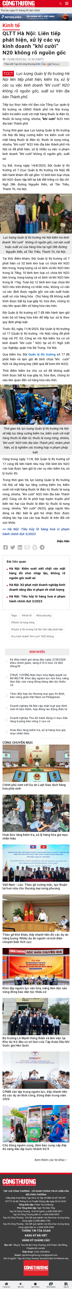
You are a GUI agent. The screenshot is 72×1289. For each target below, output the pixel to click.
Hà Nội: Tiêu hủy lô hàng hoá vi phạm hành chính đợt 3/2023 (37, 599)
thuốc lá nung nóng (23, 622)
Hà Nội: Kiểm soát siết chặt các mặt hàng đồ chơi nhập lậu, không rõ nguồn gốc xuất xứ (37, 573)
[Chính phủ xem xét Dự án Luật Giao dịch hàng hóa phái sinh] (36, 765)
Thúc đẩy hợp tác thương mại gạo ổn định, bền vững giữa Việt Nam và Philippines (37, 695)
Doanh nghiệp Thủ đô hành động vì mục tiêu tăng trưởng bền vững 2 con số (39, 719)
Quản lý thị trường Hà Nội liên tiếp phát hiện (38, 629)
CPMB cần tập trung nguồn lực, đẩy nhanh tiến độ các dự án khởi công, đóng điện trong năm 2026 (35, 1095)
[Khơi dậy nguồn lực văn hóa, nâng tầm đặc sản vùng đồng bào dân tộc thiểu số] (36, 968)
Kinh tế (11, 25)
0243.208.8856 (42, 1251)
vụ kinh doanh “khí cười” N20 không (33, 636)
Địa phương (44, 615)
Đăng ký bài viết (36, 1235)
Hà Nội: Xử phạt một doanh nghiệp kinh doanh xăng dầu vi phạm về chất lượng (37, 587)
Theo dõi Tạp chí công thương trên (22, 64)
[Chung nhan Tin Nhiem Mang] (36, 1267)
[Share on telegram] (42, 547)
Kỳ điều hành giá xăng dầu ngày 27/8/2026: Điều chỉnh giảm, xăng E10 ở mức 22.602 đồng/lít (38, 663)
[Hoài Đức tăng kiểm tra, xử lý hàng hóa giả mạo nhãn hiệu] (36, 815)
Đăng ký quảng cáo (36, 1240)
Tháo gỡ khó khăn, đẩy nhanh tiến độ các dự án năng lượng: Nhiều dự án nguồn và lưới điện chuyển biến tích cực (35, 938)
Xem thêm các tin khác (49, 1160)
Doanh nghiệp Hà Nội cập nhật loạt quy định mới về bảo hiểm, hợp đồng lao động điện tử (38, 707)
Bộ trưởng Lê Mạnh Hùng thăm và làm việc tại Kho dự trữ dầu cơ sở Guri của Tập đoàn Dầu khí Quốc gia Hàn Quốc (36, 1042)
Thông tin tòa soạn (36, 1230)
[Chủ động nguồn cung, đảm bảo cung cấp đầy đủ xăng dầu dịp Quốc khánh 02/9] (36, 1125)
